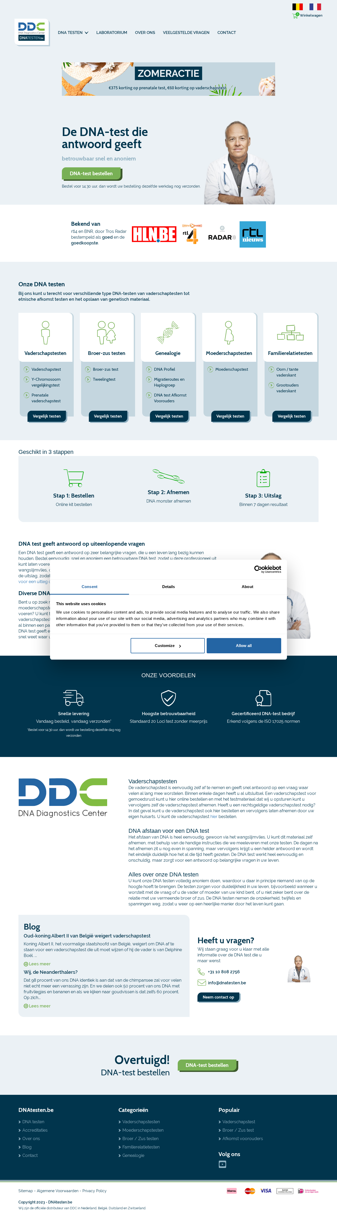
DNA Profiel (164, 369)
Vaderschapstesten (141, 1121)
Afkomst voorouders (242, 1138)
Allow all (244, 645)
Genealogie (133, 1155)
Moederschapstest (231, 369)
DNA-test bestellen (91, 173)
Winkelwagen (309, 14)
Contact (226, 32)
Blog (27, 1147)
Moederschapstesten (142, 1130)
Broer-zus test (105, 369)
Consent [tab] (89, 586)
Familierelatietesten (141, 1147)
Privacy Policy (94, 1191)
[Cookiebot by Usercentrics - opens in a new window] (258, 569)
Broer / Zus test (238, 1130)
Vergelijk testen (47, 416)
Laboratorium (111, 32)
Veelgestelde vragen (186, 32)
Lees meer (40, 963)
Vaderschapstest (46, 369)
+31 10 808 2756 (224, 971)
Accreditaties (35, 1130)
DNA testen (71, 32)
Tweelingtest (104, 379)
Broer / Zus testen (140, 1138)
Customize (165, 645)
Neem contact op (218, 997)
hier (213, 816)
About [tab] (247, 586)
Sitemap (25, 1191)
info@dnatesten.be (227, 982)
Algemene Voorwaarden (57, 1191)
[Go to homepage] (32, 32)
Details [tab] (168, 586)
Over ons (145, 32)
